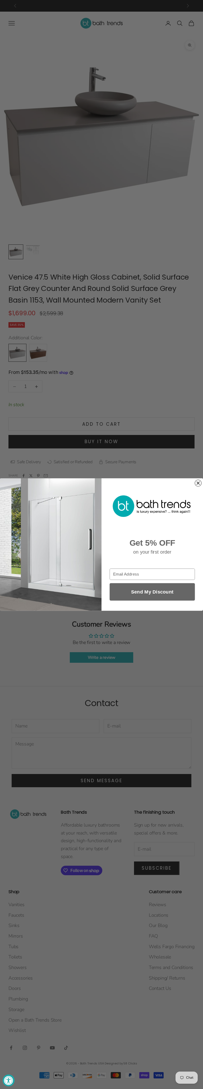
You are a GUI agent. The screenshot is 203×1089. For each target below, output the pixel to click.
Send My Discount (152, 592)
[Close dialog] (198, 483)
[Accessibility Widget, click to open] (9, 1080)
